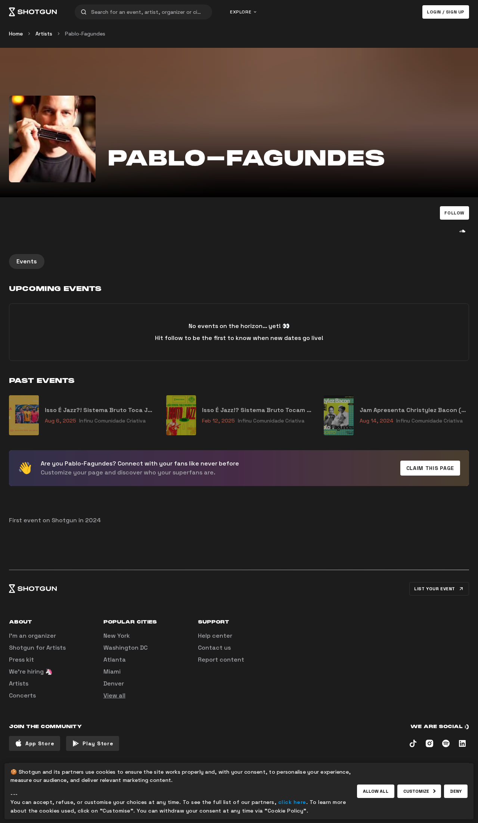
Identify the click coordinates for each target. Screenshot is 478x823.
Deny (456, 791)
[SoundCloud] (462, 231)
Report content (221, 659)
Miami (112, 671)
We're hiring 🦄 (31, 671)
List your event (434, 589)
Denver (113, 683)
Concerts (22, 695)
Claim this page (430, 468)
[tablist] (239, 261)
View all (114, 695)
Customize (416, 791)
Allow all (375, 791)
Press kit (21, 659)
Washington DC (125, 648)
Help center (215, 636)
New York (116, 636)
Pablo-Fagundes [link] (85, 33)
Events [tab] (26, 261)
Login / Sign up (446, 12)
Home (16, 33)
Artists (43, 33)
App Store (39, 743)
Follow (454, 213)
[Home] (33, 11)
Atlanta (114, 659)
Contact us (214, 648)
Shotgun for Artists (37, 648)
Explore (240, 12)
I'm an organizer (32, 636)
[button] (454, 213)
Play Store (98, 743)
